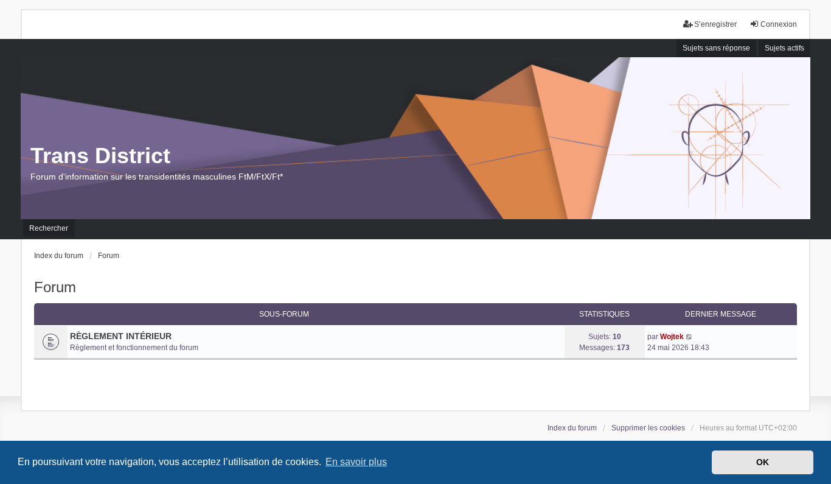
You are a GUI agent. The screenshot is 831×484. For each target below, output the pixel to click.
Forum (55, 287)
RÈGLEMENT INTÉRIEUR (121, 336)
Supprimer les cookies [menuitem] (648, 428)
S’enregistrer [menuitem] (715, 24)
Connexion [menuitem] (778, 24)
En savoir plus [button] (356, 462)
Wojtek (672, 336)
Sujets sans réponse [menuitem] (716, 48)
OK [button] (762, 462)
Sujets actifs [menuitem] (784, 48)
